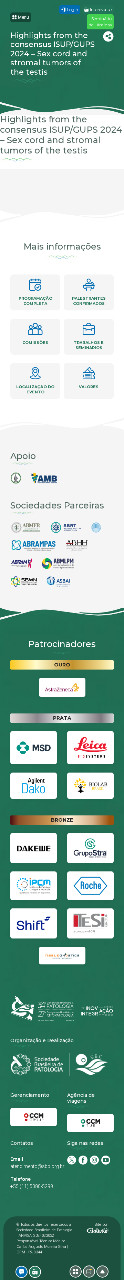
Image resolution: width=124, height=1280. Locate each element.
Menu (23, 17)
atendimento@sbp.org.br (37, 1166)
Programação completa (35, 301)
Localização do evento (35, 389)
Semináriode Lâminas (100, 21)
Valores (89, 386)
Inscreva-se (101, 9)
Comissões (35, 342)
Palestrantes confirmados (89, 301)
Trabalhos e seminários (89, 345)
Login (72, 9)
